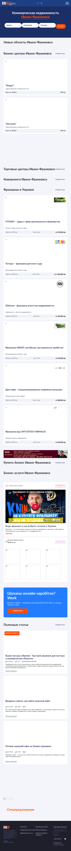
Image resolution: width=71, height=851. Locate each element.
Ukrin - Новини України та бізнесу (14, 485)
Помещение (28, 25)
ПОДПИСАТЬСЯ (60, 485)
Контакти (23, 827)
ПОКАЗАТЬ (61, 26)
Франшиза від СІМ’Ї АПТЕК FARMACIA (25, 432)
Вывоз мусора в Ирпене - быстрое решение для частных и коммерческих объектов (35, 657)
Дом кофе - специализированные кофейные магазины (33, 390)
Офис (24, 706)
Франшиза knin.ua (26, 833)
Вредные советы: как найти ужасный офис (27, 701)
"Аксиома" (10, 124)
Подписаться (18, 611)
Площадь (44, 25)
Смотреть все (60, 53)
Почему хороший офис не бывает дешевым (28, 746)
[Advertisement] (35, 152)
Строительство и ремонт (29, 661)
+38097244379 (57, 839)
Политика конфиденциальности (8, 841)
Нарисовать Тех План (27, 830)
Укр (38, 3)
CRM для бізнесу (41, 830)
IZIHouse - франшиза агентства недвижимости (29, 306)
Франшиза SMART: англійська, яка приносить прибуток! (34, 348)
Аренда (9, 25)
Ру (41, 3)
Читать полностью (11, 671)
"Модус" (9, 86)
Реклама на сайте (42, 827)
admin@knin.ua (59, 843)
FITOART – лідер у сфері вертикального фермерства (32, 222)
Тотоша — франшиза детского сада (23, 264)
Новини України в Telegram (41, 834)
